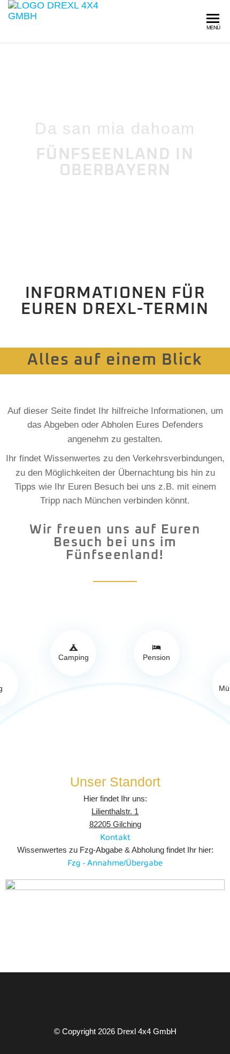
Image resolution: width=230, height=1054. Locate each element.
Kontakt (115, 836)
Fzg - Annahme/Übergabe (115, 862)
